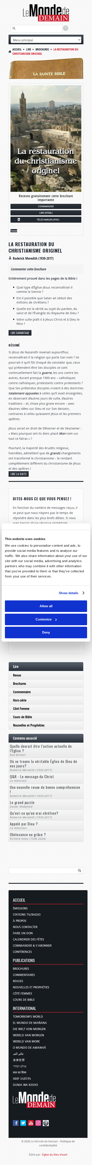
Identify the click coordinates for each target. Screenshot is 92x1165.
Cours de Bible (22, 717)
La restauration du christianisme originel (35, 247)
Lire (28, 49)
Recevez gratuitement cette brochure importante (46, 198)
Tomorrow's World (28, 1016)
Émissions (20, 908)
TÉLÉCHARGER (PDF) (48, 219)
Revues (18, 981)
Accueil (17, 49)
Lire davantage (20, 333)
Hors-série (19, 700)
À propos (19, 921)
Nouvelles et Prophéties (29, 725)
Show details (68, 593)
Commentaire (22, 692)
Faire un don (23, 933)
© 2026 (25, 1141)
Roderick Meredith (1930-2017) (33, 258)
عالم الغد (18, 1054)
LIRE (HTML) (45, 212)
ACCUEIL (19, 900)
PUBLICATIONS (24, 960)
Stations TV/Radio (26, 914)
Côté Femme (21, 708)
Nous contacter (25, 927)
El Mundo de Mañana (30, 1023)
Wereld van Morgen (28, 1035)
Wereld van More (26, 1041)
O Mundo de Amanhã (29, 1048)
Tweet (13, 230)
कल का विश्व (19, 1072)
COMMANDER (46, 206)
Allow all (46, 606)
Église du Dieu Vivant (54, 1154)
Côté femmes (22, 993)
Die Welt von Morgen (29, 1029)
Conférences (22, 952)
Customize (44, 619)
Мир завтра (22, 1079)
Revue (17, 675)
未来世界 (19, 1060)
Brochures (42, 49)
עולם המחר (19, 1066)
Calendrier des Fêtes (28, 939)
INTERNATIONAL (24, 1008)
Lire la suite (19, 474)
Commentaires (24, 975)
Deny (46, 632)
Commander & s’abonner (32, 945)
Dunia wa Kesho (25, 1085)
